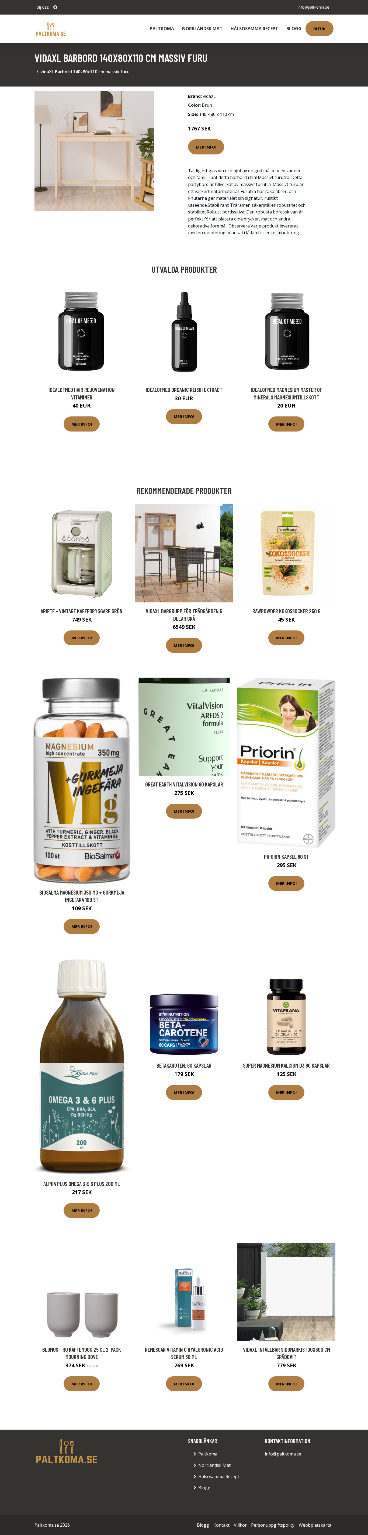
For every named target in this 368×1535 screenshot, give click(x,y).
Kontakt (221, 1525)
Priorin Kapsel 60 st (286, 856)
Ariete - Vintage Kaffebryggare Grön (82, 611)
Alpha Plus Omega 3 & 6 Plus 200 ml (81, 1183)
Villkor (240, 1525)
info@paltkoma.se (313, 7)
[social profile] (55, 7)
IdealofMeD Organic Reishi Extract (184, 389)
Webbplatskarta (315, 1525)
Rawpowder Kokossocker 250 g (286, 611)
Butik (319, 28)
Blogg (293, 29)
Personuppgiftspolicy (272, 1525)
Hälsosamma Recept (254, 29)
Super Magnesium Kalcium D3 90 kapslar (286, 1065)
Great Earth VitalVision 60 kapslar (184, 784)
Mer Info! (206, 147)
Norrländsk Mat (202, 29)
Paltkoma (162, 29)
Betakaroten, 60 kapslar (184, 1065)
